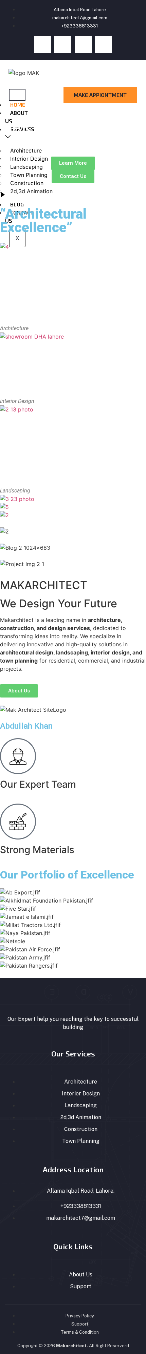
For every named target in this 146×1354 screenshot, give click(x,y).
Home (17, 104)
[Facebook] (42, 44)
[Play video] (2, 195)
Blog (17, 204)
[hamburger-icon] (17, 95)
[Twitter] (62, 44)
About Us (16, 116)
